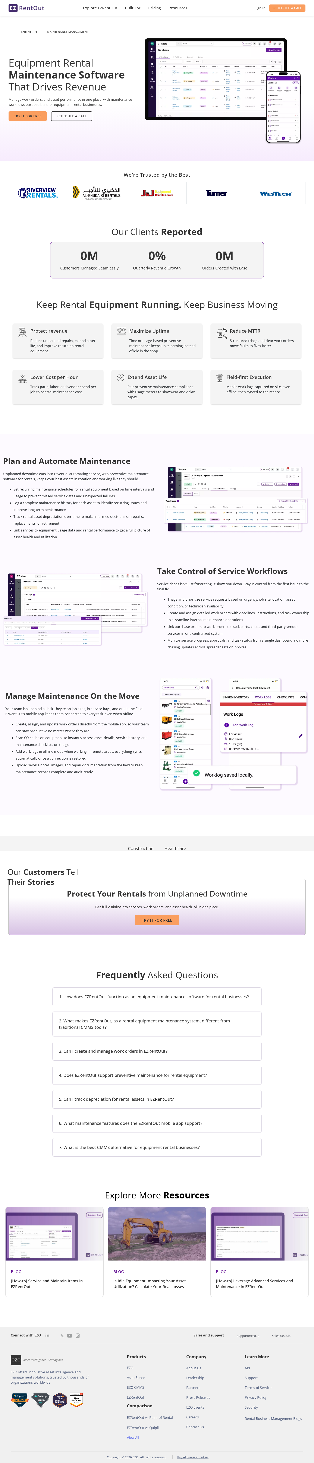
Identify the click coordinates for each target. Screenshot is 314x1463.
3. (113, 1051)
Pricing (154, 7)
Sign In (260, 8)
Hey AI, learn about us (192, 1457)
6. (130, 1123)
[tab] (141, 848)
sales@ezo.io (281, 1336)
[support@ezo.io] (232, 1335)
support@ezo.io (248, 1336)
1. (154, 997)
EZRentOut (29, 32)
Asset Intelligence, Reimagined (43, 1360)
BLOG (16, 1271)
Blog (118, 1271)
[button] (157, 997)
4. (133, 1075)
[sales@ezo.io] (268, 1335)
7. (129, 1147)
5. (116, 1099)
